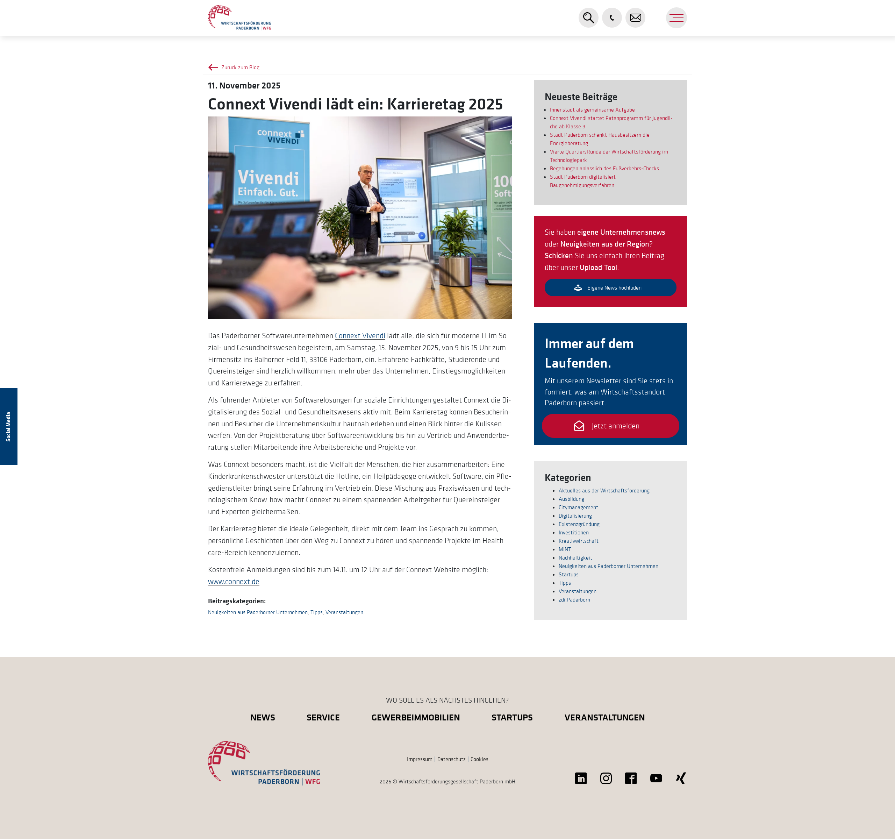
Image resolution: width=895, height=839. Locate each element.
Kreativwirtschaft (579, 540)
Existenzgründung (579, 523)
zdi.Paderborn (574, 599)
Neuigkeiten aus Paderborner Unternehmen (258, 612)
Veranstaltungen (344, 612)
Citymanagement (578, 507)
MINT (565, 549)
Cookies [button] (479, 758)
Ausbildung (571, 498)
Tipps (316, 612)
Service (323, 717)
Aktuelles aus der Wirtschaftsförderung (604, 490)
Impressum (419, 758)
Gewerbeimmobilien (416, 717)
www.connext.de (233, 581)
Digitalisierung (575, 515)
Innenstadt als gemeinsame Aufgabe (592, 109)
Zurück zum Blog (240, 67)
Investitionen (574, 532)
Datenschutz (451, 758)
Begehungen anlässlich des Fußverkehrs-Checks (604, 168)
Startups (569, 574)
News (262, 717)
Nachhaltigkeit (575, 557)
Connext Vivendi (360, 335)
